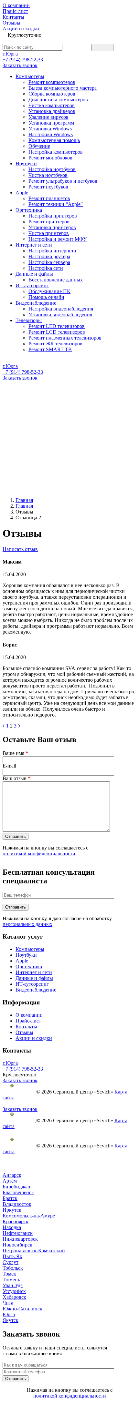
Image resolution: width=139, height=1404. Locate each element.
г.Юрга (10, 53)
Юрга (9, 1314)
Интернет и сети (34, 245)
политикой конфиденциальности (39, 853)
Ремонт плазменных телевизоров (65, 338)
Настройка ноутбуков (52, 169)
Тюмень (11, 1279)
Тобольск (13, 1268)
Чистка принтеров (48, 233)
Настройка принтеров (52, 216)
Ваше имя (15, 753)
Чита (8, 1303)
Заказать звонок (20, 65)
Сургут (10, 1262)
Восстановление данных (55, 279)
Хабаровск (14, 1297)
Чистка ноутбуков (48, 175)
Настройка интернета (52, 250)
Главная (24, 500)
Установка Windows (50, 128)
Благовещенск (18, 1192)
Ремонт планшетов (49, 198)
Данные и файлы (34, 274)
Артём (10, 1181)
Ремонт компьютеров (51, 82)
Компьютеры (30, 76)
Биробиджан (16, 1186)
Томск (9, 1274)
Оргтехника (29, 210)
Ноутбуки (26, 163)
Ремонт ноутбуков (48, 186)
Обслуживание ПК (49, 291)
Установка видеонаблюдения (60, 314)
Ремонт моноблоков (50, 157)
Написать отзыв (20, 549)
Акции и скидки (21, 28)
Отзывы (11, 22)
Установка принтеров (52, 227)
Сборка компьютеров (51, 94)
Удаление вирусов (48, 117)
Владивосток (17, 1204)
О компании (16, 5)
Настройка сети (45, 268)
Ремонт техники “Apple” (55, 204)
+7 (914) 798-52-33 (23, 59)
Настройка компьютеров (55, 152)
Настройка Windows (50, 134)
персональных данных (27, 924)
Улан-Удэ (13, 1285)
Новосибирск (17, 1244)
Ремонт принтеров (49, 221)
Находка (12, 1227)
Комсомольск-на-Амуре (29, 1215)
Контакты (13, 17)
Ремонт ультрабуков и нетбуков (62, 181)
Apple (22, 192)
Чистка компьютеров (51, 105)
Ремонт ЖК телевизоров (55, 343)
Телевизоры (29, 320)
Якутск (10, 1320)
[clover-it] (19, 1091)
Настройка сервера (49, 262)
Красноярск (15, 1221)
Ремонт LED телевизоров (56, 326)
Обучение (39, 146)
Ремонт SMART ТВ (50, 349)
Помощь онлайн (46, 297)
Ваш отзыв (16, 778)
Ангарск (12, 1175)
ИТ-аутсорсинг (32, 285)
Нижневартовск (20, 1239)
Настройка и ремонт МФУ (57, 239)
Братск (10, 1198)
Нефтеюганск (18, 1233)
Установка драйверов (51, 111)
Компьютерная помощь (54, 140)
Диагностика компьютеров (58, 99)
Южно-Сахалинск (22, 1308)
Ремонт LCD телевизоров (56, 332)
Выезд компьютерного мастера (62, 88)
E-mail (9, 765)
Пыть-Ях (12, 1256)
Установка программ (51, 123)
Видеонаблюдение (36, 303)
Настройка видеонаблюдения (60, 308)
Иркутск (12, 1210)
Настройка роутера (49, 256)
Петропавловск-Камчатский (34, 1250)
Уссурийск (14, 1291)
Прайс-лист (15, 11)
